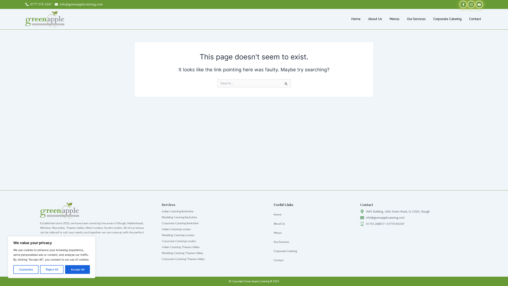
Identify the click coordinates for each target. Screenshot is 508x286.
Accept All (77, 269)
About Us (375, 19)
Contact (475, 19)
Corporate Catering (447, 19)
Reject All (52, 269)
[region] (51, 257)
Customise (26, 269)
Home (356, 19)
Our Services (416, 19)
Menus (394, 19)
